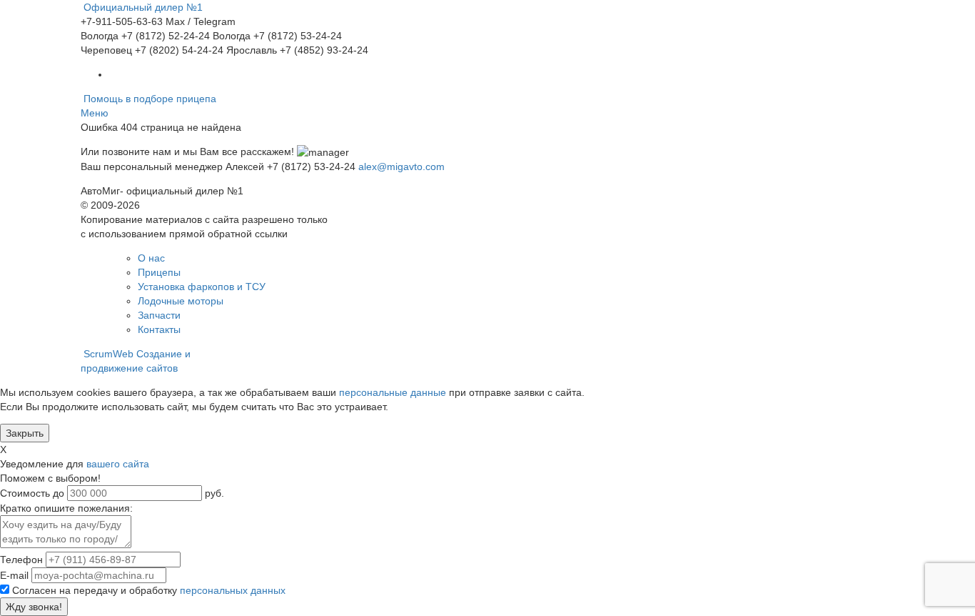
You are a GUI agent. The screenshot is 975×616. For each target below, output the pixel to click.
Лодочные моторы (180, 301)
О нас (151, 258)
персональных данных (233, 590)
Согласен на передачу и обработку (149, 590)
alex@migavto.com (401, 166)
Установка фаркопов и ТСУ (202, 286)
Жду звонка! (34, 606)
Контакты (159, 329)
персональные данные (392, 392)
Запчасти (159, 315)
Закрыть (25, 433)
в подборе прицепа (150, 98)
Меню (94, 113)
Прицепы (159, 272)
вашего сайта (117, 464)
